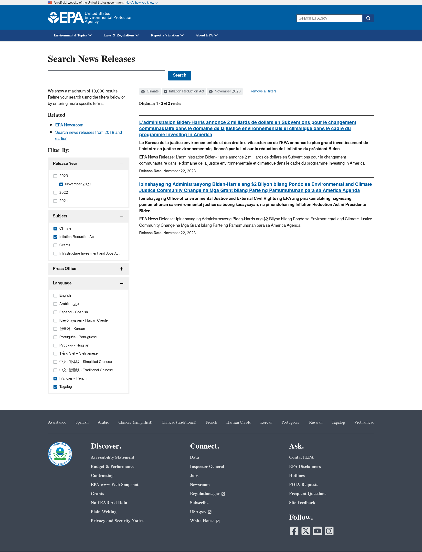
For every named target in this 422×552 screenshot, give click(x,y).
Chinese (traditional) (179, 422)
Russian (315, 422)
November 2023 (227, 91)
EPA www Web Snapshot (114, 484)
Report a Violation (165, 35)
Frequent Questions (307, 493)
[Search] (368, 18)
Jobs (194, 475)
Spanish (81, 422)
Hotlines (297, 475)
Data (194, 457)
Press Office (64, 268)
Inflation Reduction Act (186, 91)
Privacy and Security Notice (117, 520)
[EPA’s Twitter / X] (306, 531)
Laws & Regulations (119, 35)
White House (202, 520)
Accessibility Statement (112, 457)
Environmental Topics (70, 35)
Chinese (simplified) (135, 422)
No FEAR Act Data (109, 502)
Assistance (57, 422)
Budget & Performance (112, 466)
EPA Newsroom (69, 125)
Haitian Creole (238, 422)
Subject (60, 216)
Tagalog (338, 422)
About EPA (204, 35)
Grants (97, 493)
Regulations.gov (205, 493)
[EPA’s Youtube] (317, 531)
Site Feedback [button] (302, 502)
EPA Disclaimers (305, 466)
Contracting (102, 475)
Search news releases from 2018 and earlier (88, 135)
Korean (266, 422)
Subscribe (199, 502)
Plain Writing (103, 511)
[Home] (90, 17)
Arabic (103, 422)
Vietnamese (364, 422)
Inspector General (207, 466)
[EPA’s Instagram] (329, 531)
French (211, 422)
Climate (152, 91)
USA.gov (198, 511)
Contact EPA (301, 457)
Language (62, 283)
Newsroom (200, 484)
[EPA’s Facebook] (294, 531)
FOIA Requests (303, 484)
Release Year (65, 163)
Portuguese (291, 422)
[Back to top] (408, 538)
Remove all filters (263, 91)
